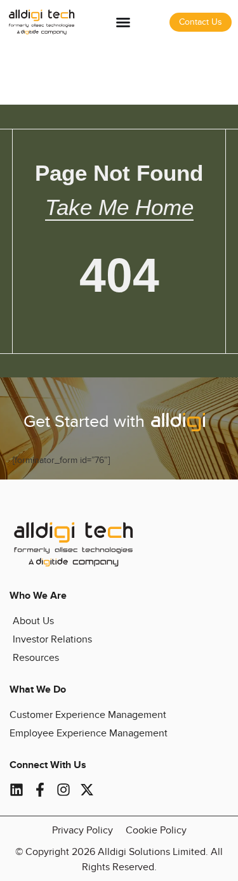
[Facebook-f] (40, 790)
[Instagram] (63, 790)
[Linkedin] (16, 790)
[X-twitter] (87, 790)
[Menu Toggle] (123, 22)
